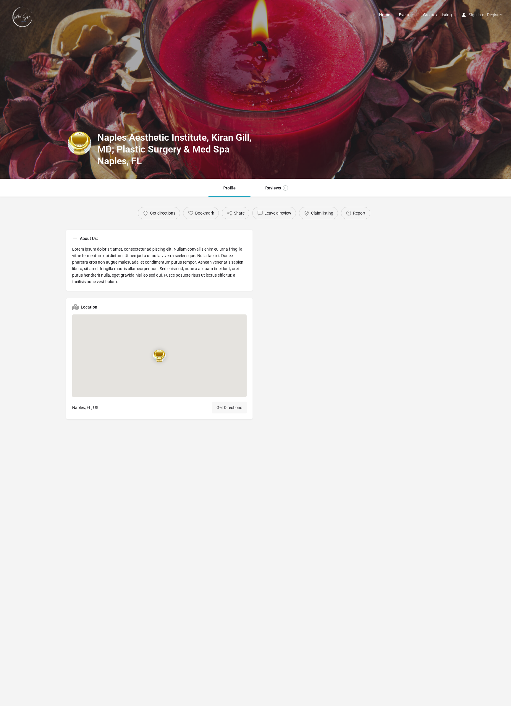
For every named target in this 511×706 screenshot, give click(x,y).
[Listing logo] (79, 143)
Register (494, 14)
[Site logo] (23, 14)
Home (384, 14)
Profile (229, 188)
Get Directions (229, 407)
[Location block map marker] (159, 355)
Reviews (275, 188)
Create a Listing (437, 14)
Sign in (475, 14)
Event (404, 14)
